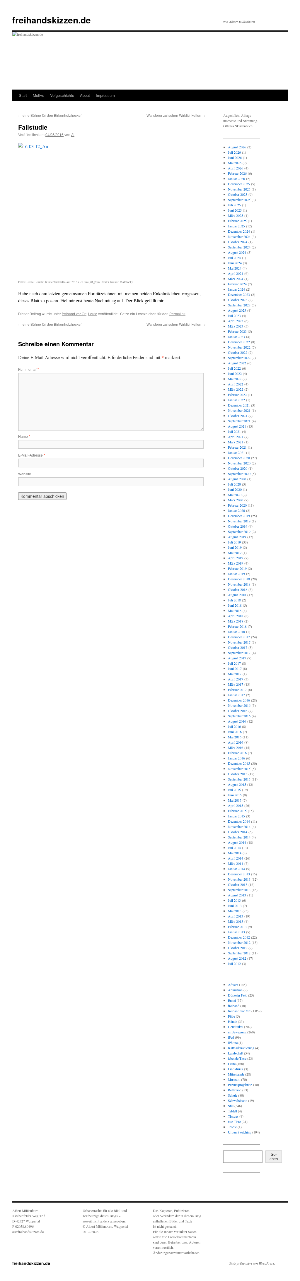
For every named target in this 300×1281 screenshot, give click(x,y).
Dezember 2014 (239, 821)
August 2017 (237, 658)
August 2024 (237, 252)
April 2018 (235, 615)
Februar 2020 (237, 505)
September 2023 (239, 305)
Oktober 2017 (237, 647)
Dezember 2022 (239, 341)
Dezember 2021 (239, 405)
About (85, 95)
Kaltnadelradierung (241, 1047)
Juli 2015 (234, 789)
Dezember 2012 (239, 937)
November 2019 (239, 521)
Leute (92, 313)
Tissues (233, 1116)
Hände (232, 1021)
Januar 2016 (236, 758)
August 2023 (237, 310)
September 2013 (239, 889)
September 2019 (239, 531)
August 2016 (237, 721)
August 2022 (237, 363)
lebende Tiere (237, 1058)
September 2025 (239, 199)
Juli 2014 (234, 847)
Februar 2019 (237, 568)
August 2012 (237, 958)
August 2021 (237, 426)
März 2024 (235, 278)
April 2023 (235, 320)
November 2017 (239, 642)
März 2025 (235, 215)
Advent (233, 984)
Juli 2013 (234, 900)
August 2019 (237, 536)
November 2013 (239, 879)
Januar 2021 (236, 452)
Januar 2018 (236, 631)
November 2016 (239, 705)
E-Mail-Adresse (31, 454)
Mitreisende (236, 1074)
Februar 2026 (237, 173)
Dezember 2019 (239, 515)
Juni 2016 (235, 731)
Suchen (274, 1156)
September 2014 (239, 837)
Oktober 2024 (237, 241)
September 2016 (239, 716)
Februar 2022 (237, 394)
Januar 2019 (236, 573)
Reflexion (234, 1090)
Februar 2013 (237, 926)
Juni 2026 (235, 157)
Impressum (105, 95)
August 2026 (237, 147)
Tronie (232, 1126)
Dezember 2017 (239, 637)
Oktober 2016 (237, 710)
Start (23, 95)
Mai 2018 (234, 610)
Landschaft (235, 1053)
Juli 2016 (234, 726)
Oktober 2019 (237, 526)
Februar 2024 (237, 284)
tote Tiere (234, 1121)
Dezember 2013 (239, 874)
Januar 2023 (236, 336)
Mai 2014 (234, 852)
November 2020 (239, 463)
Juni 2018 (235, 605)
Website (24, 473)
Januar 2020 (236, 510)
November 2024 (239, 236)
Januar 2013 (236, 932)
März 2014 (235, 863)
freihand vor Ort (74, 313)
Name (24, 436)
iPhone (233, 1042)
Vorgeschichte (62, 95)
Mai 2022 (234, 378)
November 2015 (239, 768)
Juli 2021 (234, 431)
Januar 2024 (236, 289)
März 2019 (235, 563)
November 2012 (239, 942)
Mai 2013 (234, 910)
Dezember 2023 (239, 294)
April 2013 (235, 916)
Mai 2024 (234, 268)
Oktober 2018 (237, 589)
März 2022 (235, 389)
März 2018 (235, 621)
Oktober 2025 (237, 194)
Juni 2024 (235, 262)
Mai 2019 (234, 552)
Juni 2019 (235, 547)
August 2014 (237, 842)
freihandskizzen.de (51, 19)
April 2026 (235, 168)
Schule (232, 1095)
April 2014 (235, 858)
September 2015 (239, 779)
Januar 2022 (236, 399)
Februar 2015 (237, 810)
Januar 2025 (236, 226)
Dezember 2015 (239, 763)
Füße (231, 1016)
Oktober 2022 (237, 352)
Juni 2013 (235, 905)
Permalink (177, 313)
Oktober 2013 (237, 884)
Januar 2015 (236, 816)
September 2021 (239, 421)
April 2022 (235, 384)
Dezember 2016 (239, 700)
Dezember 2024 (239, 231)
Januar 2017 (236, 694)
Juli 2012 (234, 963)
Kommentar (28, 369)
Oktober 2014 (237, 831)
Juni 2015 (235, 795)
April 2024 (235, 273)
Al (72, 134)
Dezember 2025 (239, 183)
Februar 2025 (237, 220)
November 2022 (239, 347)
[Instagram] (232, 1188)
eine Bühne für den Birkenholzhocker (50, 115)
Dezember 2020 (239, 457)
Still (230, 1105)
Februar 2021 (237, 447)
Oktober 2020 (237, 468)
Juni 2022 (235, 373)
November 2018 (239, 584)
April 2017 (235, 679)
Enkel (232, 1000)
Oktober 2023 (237, 299)
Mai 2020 (234, 494)
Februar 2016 (237, 752)
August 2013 (237, 895)
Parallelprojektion (240, 1084)
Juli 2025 (234, 205)
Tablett (232, 1111)
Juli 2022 (234, 368)
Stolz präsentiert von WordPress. (252, 1263)
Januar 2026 (236, 178)
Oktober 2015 (237, 773)
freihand (233, 1005)
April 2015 (235, 805)
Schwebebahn (237, 1100)
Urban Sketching (239, 1132)
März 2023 (235, 326)
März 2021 (235, 442)
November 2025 (239, 189)
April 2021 (235, 436)
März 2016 (235, 747)
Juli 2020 (234, 484)
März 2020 (235, 500)
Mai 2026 (234, 162)
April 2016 (235, 742)
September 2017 (239, 652)
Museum (234, 1079)
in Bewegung (237, 1032)
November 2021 (239, 410)
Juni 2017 (235, 668)
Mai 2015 (234, 800)
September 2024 (239, 247)
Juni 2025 (235, 210)
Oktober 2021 (237, 415)
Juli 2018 (234, 600)
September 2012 (239, 953)
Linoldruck (235, 1068)
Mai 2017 (234, 673)
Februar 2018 (237, 626)
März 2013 (235, 921)
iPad (231, 1037)
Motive (38, 95)
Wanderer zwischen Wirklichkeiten (176, 115)
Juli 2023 (234, 315)
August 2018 (237, 594)
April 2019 (235, 557)
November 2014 (239, 826)
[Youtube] (251, 1188)
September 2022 (239, 357)
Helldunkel (235, 1026)
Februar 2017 (237, 689)
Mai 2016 (234, 737)
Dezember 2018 (239, 579)
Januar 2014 (236, 868)
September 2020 (239, 473)
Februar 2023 (237, 331)
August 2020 (237, 478)
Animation (235, 989)
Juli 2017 (234, 663)
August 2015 (237, 784)
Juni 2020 (235, 489)
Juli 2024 (234, 257)
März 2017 (235, 684)
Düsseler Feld (237, 995)
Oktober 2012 (237, 947)
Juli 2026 (234, 152)
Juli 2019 (234, 542)
